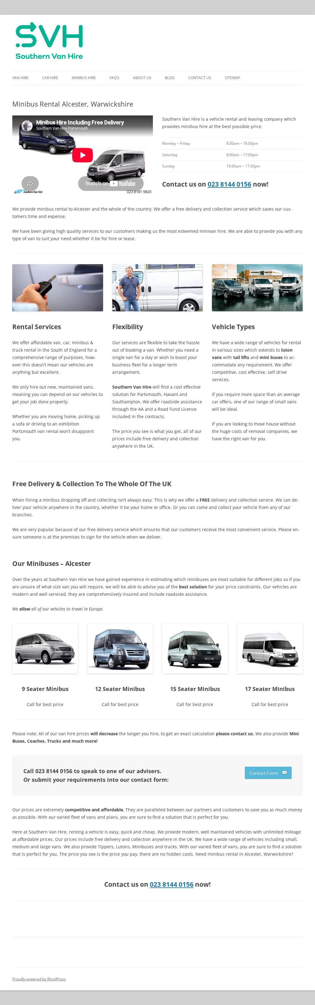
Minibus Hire (84, 77)
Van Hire (20, 77)
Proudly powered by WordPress (39, 979)
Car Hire (50, 77)
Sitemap (232, 77)
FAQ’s (114, 77)
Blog (170, 77)
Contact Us (199, 77)
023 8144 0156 (229, 184)
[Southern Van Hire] (49, 42)
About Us (142, 77)
